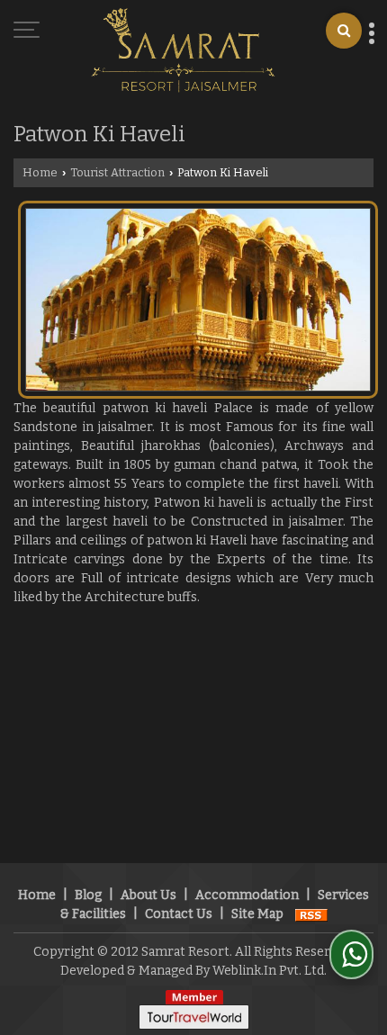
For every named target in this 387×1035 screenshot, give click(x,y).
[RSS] (311, 914)
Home (40, 172)
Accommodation (247, 895)
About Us (148, 895)
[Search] (344, 31)
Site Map (257, 914)
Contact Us (178, 914)
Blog (88, 895)
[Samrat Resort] (183, 51)
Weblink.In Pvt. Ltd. (269, 970)
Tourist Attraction (117, 172)
